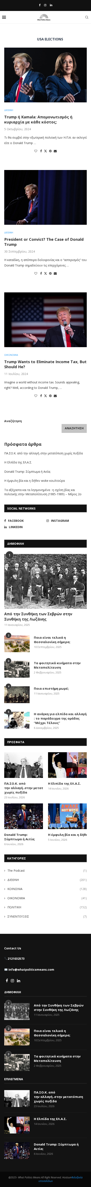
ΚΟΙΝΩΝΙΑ (47, 889)
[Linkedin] (51, 5)
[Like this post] (35, 151)
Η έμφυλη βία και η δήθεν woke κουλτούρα (35, 481)
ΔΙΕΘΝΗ (47, 880)
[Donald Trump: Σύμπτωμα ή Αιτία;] (23, 816)
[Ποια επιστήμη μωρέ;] (17, 694)
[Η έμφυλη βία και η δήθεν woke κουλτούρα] (67, 816)
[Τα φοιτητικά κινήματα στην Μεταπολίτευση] (17, 669)
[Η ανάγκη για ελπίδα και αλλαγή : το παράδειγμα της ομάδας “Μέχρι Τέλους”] (17, 720)
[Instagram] (45, 5)
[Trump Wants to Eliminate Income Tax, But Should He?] (45, 319)
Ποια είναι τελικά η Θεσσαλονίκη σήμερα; (52, 639)
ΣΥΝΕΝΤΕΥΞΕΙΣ (47, 916)
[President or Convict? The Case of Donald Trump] (45, 197)
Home (8, 31)
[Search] (87, 17)
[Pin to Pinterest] (50, 151)
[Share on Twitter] (45, 151)
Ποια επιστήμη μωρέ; (52, 688)
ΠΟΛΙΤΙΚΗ (47, 907)
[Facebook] (39, 5)
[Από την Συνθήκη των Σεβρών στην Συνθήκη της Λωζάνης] (45, 581)
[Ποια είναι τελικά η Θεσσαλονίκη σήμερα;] (17, 643)
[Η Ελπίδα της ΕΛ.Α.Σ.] (67, 765)
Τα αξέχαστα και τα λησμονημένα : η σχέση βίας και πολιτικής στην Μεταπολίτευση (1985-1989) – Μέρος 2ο (43, 492)
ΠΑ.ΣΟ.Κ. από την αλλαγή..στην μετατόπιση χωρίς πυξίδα (44, 453)
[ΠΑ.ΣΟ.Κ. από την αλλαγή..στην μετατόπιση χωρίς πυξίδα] (23, 765)
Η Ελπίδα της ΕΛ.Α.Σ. (18, 462)
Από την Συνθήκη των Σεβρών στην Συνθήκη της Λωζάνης (38, 616)
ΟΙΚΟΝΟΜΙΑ (47, 898)
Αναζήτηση (13, 421)
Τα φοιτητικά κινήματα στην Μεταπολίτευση (57, 665)
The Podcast (47, 871)
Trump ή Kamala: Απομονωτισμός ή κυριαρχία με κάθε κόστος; (38, 119)
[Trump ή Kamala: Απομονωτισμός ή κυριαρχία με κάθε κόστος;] (45, 75)
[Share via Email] (55, 151)
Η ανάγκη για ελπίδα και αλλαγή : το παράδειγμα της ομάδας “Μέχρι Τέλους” (60, 718)
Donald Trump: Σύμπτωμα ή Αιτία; (27, 472)
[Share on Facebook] (41, 151)
